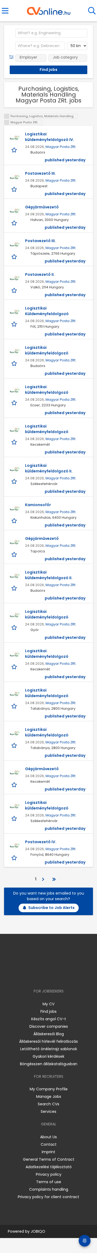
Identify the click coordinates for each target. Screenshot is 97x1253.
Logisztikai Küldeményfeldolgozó (47, 310)
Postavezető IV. (40, 842)
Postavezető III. (40, 173)
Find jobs (48, 1011)
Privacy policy (48, 1174)
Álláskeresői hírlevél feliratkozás (48, 1041)
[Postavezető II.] (14, 278)
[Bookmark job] (14, 150)
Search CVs (48, 1104)
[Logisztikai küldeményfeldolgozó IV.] (14, 138)
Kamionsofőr (38, 504)
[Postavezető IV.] (14, 846)
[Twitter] (62, 976)
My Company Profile (49, 1089)
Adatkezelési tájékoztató (49, 1167)
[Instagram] (45, 976)
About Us (48, 1137)
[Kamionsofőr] (14, 508)
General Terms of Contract (48, 1159)
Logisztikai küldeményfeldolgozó (46, 350)
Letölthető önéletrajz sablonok (48, 1049)
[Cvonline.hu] (48, 9)
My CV (48, 1004)
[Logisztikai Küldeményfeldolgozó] (14, 312)
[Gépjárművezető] (14, 211)
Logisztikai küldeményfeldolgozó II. (48, 468)
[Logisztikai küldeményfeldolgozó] (14, 351)
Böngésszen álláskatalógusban (48, 1064)
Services (48, 1111)
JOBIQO (38, 1231)
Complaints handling (48, 1189)
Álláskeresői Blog (48, 1034)
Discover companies (48, 1026)
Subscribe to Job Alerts (51, 907)
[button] (12, 57)
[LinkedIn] (54, 976)
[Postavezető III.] (14, 177)
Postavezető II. (40, 274)
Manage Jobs (48, 1096)
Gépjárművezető (42, 207)
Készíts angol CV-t (48, 1019)
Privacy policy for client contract (48, 1196)
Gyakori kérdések (48, 1056)
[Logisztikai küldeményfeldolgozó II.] (14, 469)
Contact (49, 1144)
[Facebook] (36, 976)
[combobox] (51, 33)
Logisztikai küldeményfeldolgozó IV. (49, 136)
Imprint (48, 1152)
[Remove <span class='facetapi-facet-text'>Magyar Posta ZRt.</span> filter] (6, 122)
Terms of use (48, 1182)
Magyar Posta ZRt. (61, 146)
